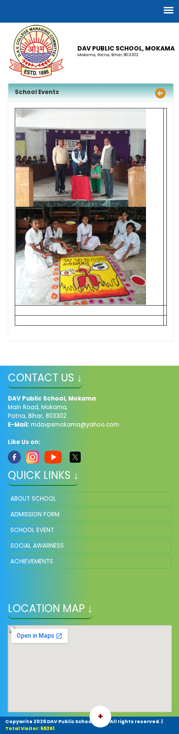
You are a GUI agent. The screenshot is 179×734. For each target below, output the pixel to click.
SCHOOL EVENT (32, 530)
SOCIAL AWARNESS (37, 546)
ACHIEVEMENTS (31, 561)
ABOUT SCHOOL (33, 499)
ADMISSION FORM (35, 514)
